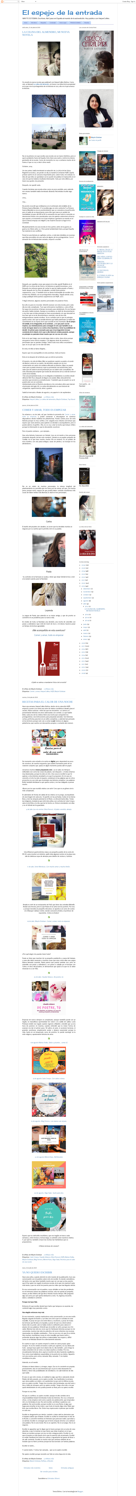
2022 (83, 577)
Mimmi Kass (47, 1260)
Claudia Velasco (44, 1257)
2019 (83, 586)
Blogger (80, 1491)
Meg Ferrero (38, 1260)
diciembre (87, 589)
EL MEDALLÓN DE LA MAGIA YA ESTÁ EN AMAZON (104, 251)
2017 (83, 646)
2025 (83, 568)
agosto (86, 601)
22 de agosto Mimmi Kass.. (49, 1157)
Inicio (25, 23)
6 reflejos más (49, 397)
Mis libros (34, 23)
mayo (85, 627)
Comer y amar (35, 691)
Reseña (86, 23)
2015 (83, 652)
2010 (83, 667)
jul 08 (87, 620)
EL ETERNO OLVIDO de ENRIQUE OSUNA (105, 276)
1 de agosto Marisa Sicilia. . (49, 1043)
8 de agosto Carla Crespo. (49, 1079)
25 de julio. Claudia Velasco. (48, 977)
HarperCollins (34, 399)
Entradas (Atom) (54, 1478)
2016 (83, 649)
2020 (83, 583)
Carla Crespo (34, 1257)
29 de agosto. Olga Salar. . (49, 1193)
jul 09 (87, 617)
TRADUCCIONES (75, 23)
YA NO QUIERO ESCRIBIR (37, 1272)
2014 (83, 655)
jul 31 (87, 606)
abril (85, 630)
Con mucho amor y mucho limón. (58, 867)
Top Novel (71, 399)
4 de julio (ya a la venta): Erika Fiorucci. (49, 809)
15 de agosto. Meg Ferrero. (48, 1121)
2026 (83, 565)
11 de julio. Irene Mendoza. (36, 867)
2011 (83, 664)
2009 (83, 670)
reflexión (50, 1461)
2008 (83, 673)
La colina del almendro (41, 84)
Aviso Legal (63, 23)
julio (85, 604)
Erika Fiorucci (55, 1257)
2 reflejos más (49, 1255)
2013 (83, 658)
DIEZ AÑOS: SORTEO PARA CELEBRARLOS (104, 258)
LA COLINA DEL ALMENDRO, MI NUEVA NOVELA (95, 610)
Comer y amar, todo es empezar (49, 635)
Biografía (43, 23)
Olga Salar (56, 1260)
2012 (83, 661)
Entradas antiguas (67, 1468)
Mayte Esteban (61, 399)
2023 (83, 574)
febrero (86, 636)
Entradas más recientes (32, 1468)
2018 (83, 643)
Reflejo (43, 1461)
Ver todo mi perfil (95, 140)
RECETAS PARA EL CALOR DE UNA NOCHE (47, 701)
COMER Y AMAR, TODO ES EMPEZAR (44, 410)
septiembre (87, 598)
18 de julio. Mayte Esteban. (48, 921)
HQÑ (52, 691)
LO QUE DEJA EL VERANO (103, 271)
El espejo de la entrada (62, 12)
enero (85, 639)
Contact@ (53, 23)
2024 (83, 571)
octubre (86, 595)
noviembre (87, 592)
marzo (85, 633)
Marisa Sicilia (69, 1257)
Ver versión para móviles (48, 1472)
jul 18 (87, 614)
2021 (83, 580)
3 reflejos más (49, 689)
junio (85, 624)
